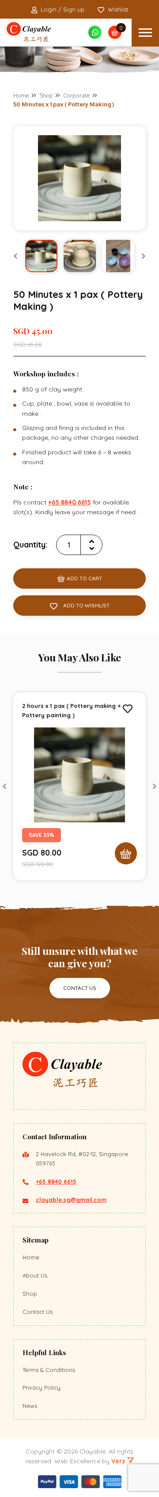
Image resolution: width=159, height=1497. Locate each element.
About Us (35, 1275)
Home (31, 1257)
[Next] (143, 256)
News (30, 1405)
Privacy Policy (42, 1387)
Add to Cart (84, 578)
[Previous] (15, 256)
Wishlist (118, 9)
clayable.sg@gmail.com (71, 1199)
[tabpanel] (79, 786)
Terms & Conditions (49, 1369)
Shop (30, 1293)
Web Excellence (77, 1461)
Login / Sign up (62, 9)
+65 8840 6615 (56, 1181)
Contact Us (79, 988)
